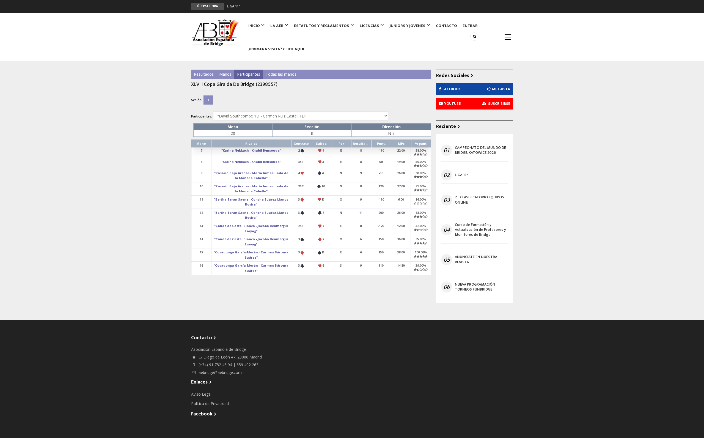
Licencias (370, 25)
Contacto (446, 25)
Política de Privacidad (210, 403)
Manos (225, 74)
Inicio (254, 25)
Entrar (470, 25)
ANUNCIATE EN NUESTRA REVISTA (476, 259)
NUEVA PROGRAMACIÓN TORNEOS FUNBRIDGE (475, 287)
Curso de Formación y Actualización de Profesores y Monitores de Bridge (480, 229)
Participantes (248, 74)
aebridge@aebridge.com (219, 372)
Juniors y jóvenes (408, 25)
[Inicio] (216, 32)
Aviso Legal (201, 394)
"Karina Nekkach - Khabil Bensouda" (251, 150)
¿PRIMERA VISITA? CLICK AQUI (276, 49)
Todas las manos (281, 74)
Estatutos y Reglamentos (322, 25)
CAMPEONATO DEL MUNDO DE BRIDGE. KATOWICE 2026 (480, 150)
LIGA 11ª (461, 175)
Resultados (204, 74)
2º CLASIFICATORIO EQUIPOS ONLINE (258, 8)
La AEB (277, 25)
